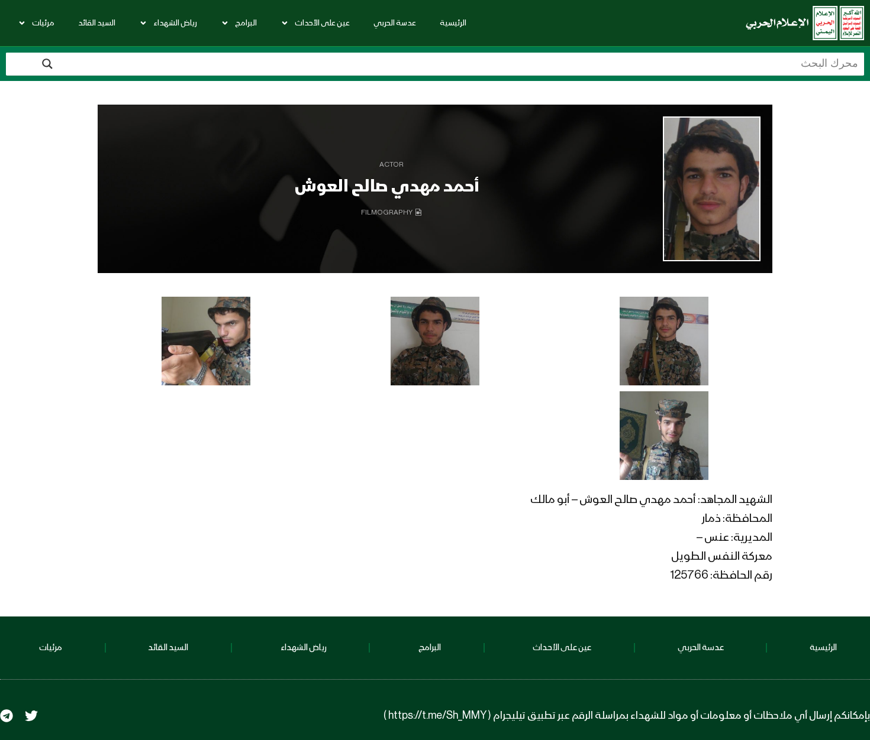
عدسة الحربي (394, 23)
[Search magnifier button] (47, 64)
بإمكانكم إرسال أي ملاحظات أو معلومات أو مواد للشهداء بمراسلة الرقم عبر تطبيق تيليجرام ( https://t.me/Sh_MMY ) (627, 715)
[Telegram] (6, 715)
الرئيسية (453, 23)
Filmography (387, 212)
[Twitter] (31, 715)
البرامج (246, 23)
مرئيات (43, 23)
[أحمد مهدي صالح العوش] (711, 189)
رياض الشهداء (175, 23)
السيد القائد (96, 23)
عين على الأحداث (322, 23)
